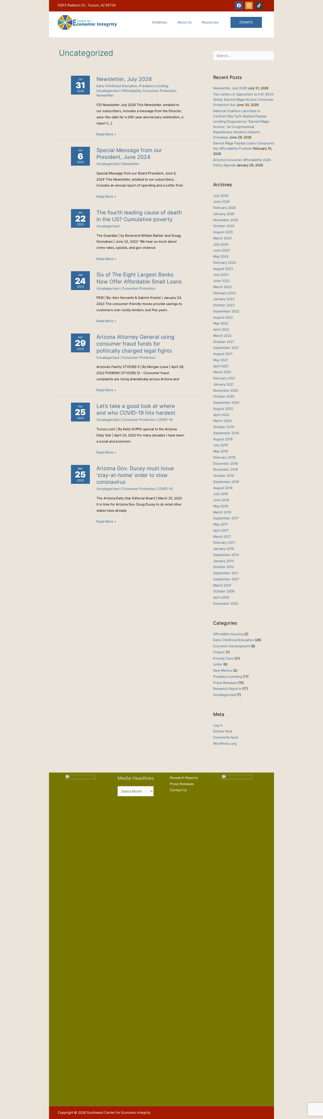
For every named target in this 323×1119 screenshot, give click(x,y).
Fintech (219, 652)
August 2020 (223, 409)
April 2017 (221, 530)
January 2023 (223, 299)
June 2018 (221, 500)
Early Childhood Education (116, 86)
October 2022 (223, 305)
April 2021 (221, 366)
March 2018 (222, 512)
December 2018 (225, 463)
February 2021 (224, 378)
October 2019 (223, 427)
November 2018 (225, 469)
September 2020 (226, 402)
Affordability (131, 91)
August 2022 (223, 317)
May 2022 (220, 323)
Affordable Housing (228, 634)
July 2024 (221, 244)
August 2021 (222, 354)
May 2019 (220, 451)
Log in (218, 725)
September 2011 (225, 573)
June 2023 (221, 281)
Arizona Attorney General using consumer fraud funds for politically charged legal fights (135, 344)
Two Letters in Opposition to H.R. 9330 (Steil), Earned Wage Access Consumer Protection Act (243, 99)
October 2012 (223, 567)
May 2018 (220, 506)
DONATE (246, 22)
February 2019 (224, 457)
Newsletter (105, 95)
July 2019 (220, 445)
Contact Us (178, 790)
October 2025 (223, 226)
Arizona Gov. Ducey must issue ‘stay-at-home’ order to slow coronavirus (135, 475)
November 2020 (225, 390)
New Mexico (222, 670)
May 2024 (221, 256)
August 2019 (222, 439)
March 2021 (222, 372)
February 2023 (224, 293)
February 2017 (224, 542)
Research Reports (227, 689)
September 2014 (226, 555)
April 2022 (221, 329)
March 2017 (222, 536)
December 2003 (225, 603)
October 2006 (223, 591)
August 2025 (223, 232)
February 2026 (224, 208)
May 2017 (220, 524)
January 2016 (223, 549)
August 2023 (223, 269)
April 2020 (221, 415)
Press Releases (225, 683)
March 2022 (222, 336)
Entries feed (222, 731)
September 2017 (226, 518)
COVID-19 (164, 420)
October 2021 (223, 342)
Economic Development (231, 646)
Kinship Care (223, 658)
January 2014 (223, 561)
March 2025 (222, 238)
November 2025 (225, 220)
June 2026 (221, 201)
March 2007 (222, 585)
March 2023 (222, 287)
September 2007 (226, 579)
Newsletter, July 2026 (124, 79)
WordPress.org (224, 743)
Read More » (106, 134)
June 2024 (221, 250)
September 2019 (226, 433)
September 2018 (226, 482)
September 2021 (226, 348)
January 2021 (223, 384)
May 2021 (220, 360)
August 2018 (222, 488)
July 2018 (220, 494)
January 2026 (223, 214)
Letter (217, 664)
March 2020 (222, 421)
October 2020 (223, 396)
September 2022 (226, 311)
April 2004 (221, 597)
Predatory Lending (153, 86)
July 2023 (221, 275)
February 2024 (224, 262)
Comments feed (225, 737)
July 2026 (220, 196)
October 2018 (223, 475)
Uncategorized (107, 91)
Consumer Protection (159, 91)
